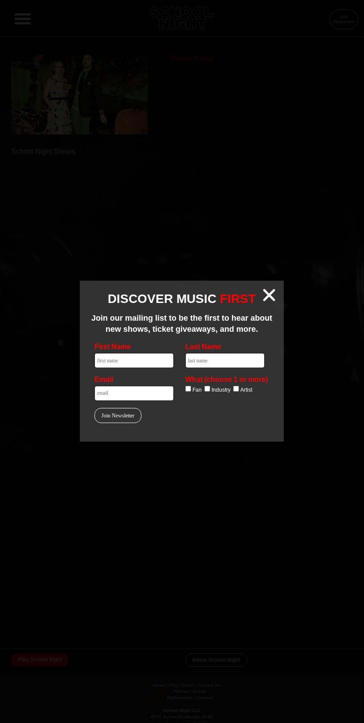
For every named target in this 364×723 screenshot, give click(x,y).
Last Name (203, 346)
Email (103, 379)
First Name (112, 346)
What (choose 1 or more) (226, 379)
